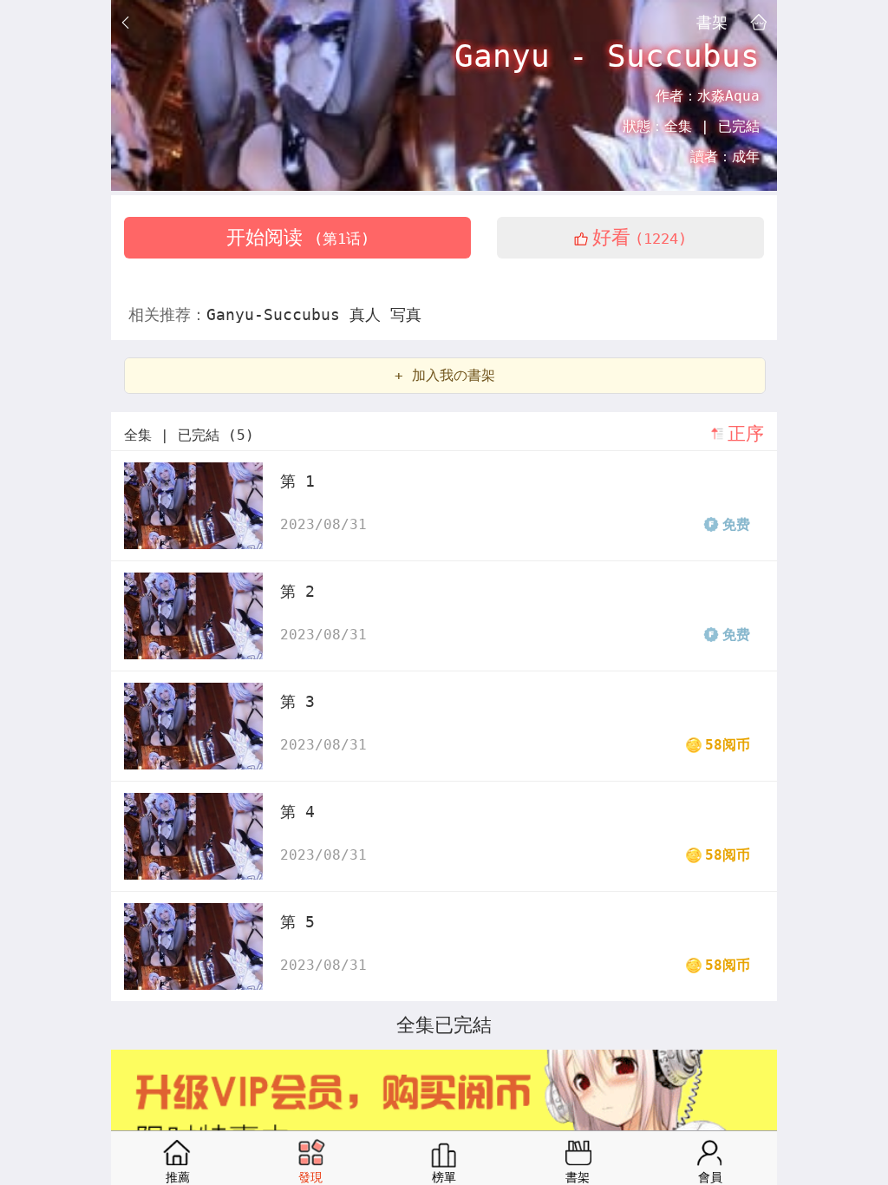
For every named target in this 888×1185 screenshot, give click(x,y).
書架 (712, 21)
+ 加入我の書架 (445, 375)
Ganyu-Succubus (277, 314)
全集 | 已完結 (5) (189, 435)
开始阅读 (297, 237)
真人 (369, 314)
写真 (405, 314)
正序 (746, 433)
